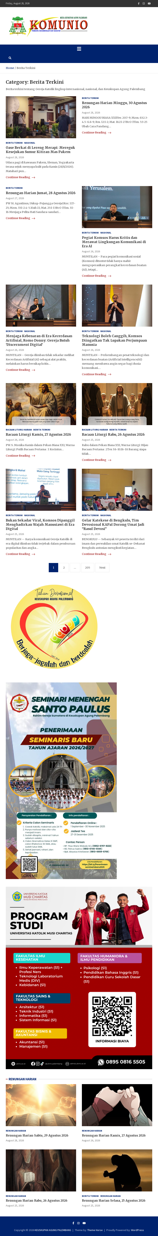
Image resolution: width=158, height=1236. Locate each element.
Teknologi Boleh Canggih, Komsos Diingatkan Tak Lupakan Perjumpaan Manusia (114, 340)
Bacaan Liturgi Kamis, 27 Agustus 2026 (38, 434)
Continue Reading (18, 177)
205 (87, 567)
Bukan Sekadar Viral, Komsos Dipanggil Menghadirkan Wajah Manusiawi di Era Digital (40, 524)
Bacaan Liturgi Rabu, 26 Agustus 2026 (113, 434)
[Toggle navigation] (79, 49)
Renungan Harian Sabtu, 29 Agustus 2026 (37, 1135)
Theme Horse (95, 1230)
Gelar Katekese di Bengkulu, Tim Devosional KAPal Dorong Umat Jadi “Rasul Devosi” (113, 524)
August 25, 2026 (91, 439)
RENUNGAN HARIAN (22, 1079)
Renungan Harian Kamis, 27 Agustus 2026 (114, 1135)
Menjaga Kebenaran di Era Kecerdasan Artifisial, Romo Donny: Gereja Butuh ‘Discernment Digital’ (39, 340)
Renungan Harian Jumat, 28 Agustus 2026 (41, 193)
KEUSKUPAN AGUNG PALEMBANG (53, 1230)
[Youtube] (149, 4)
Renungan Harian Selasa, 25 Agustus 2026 (113, 1200)
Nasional (29, 142)
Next (102, 567)
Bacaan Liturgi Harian (19, 429)
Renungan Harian (16, 1130)
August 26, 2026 (91, 251)
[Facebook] (138, 4)
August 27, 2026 (15, 198)
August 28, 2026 (15, 157)
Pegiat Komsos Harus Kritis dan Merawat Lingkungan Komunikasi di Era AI (114, 242)
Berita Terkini (14, 142)
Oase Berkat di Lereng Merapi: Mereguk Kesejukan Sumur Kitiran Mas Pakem (40, 150)
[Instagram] (143, 4)
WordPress (137, 1230)
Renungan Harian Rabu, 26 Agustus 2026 (36, 1200)
